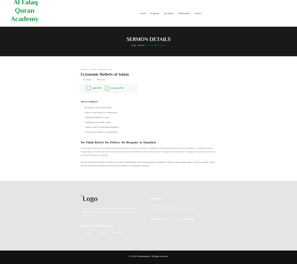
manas (88, 80)
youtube (102, 232)
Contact (197, 13)
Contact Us (157, 226)
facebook (87, 232)
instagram (117, 232)
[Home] (114, 198)
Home (143, 13)
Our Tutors (169, 13)
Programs (154, 13)
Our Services (186, 235)
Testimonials (183, 13)
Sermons (141, 45)
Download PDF (117, 88)
